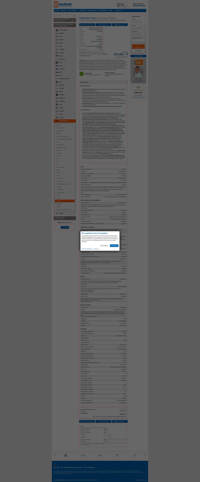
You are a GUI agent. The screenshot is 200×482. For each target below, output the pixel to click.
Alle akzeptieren (104, 245)
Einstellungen (114, 245)
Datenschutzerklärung (87, 249)
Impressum (96, 249)
